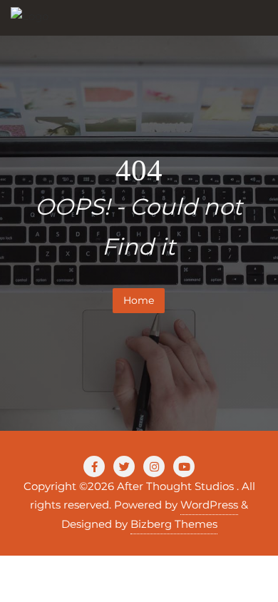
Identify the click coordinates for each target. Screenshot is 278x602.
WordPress (209, 504)
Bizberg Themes (173, 524)
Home (138, 300)
